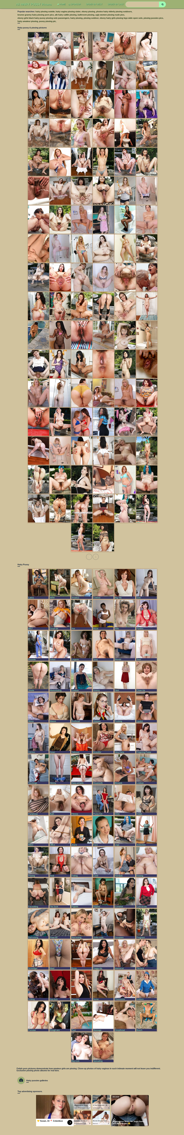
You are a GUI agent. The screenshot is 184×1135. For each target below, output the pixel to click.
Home (63, 4)
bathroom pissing (86, 15)
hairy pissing (76, 18)
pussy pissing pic (47, 21)
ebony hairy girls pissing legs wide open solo (121, 18)
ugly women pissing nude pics (109, 15)
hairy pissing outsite (45, 12)
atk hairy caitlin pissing (66, 15)
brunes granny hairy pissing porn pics (36, 15)
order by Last (116, 4)
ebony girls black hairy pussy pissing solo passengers (43, 18)
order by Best (94, 4)
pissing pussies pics (153, 18)
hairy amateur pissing (28, 21)
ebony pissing (88, 12)
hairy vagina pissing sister (68, 12)
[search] (162, 4)
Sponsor (76, 4)
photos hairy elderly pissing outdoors (114, 12)
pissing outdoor (91, 18)
